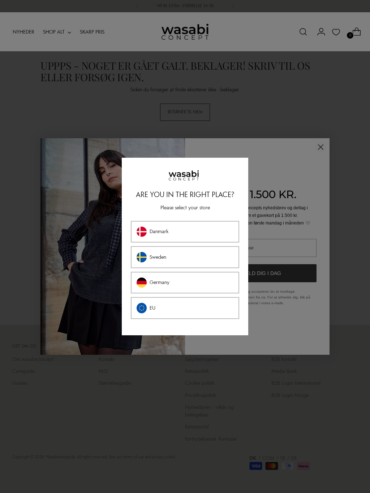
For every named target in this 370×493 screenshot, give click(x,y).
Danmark (159, 231)
